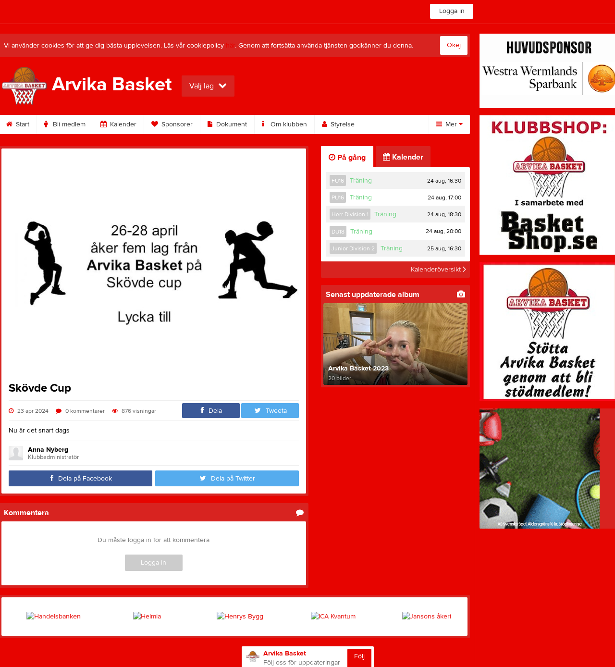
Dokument (230, 124)
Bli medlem (68, 124)
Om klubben (288, 124)
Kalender (122, 124)
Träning (361, 180)
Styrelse (342, 124)
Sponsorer (176, 124)
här (230, 45)
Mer (451, 124)
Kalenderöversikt (437, 269)
